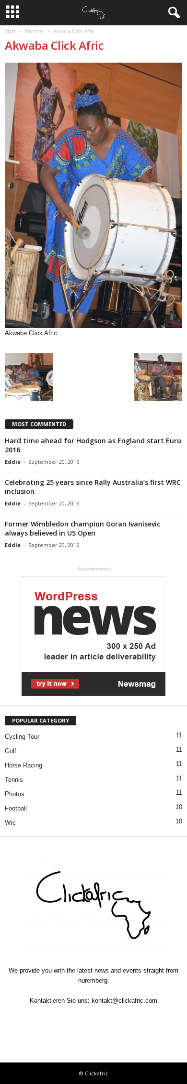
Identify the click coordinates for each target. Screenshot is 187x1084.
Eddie (13, 461)
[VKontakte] (116, 1019)
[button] (172, 12)
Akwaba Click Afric (54, 45)
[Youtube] (138, 1019)
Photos (14, 794)
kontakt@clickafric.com (124, 1000)
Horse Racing (23, 765)
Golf (10, 751)
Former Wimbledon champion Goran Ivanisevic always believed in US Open (82, 528)
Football (16, 808)
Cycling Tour (22, 736)
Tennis (14, 779)
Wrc (10, 822)
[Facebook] (50, 1019)
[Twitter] (72, 1019)
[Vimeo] (94, 1019)
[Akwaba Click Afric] (93, 195)
